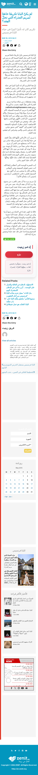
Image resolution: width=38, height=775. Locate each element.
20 (15, 488)
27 (15, 492)
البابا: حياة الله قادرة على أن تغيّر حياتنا (22, 611)
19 (10, 488)
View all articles (9, 341)
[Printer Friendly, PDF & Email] (9, 239)
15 (23, 484)
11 (6, 484)
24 (32, 488)
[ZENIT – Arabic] (10, 4)
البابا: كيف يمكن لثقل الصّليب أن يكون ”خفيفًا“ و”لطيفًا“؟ (22, 632)
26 (10, 492)
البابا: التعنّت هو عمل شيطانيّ (17, 304)
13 (15, 484)
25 (6, 492)
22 (23, 488)
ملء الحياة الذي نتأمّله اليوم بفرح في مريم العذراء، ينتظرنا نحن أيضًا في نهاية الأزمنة (11, 559)
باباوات (6, 42)
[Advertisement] (19, 401)
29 (23, 492)
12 (10, 484)
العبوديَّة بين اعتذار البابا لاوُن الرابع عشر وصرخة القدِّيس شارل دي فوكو (23, 601)
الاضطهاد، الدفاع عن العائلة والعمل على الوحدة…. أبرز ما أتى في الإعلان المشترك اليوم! (20, 287)
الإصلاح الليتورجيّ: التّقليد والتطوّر (23, 621)
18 (6, 488)
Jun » (10, 497)
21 (19, 488)
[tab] (11, 661)
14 (19, 484)
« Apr (6, 497)
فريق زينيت (8, 40)
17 (32, 484)
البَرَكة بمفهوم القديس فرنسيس (22, 642)
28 (19, 492)
